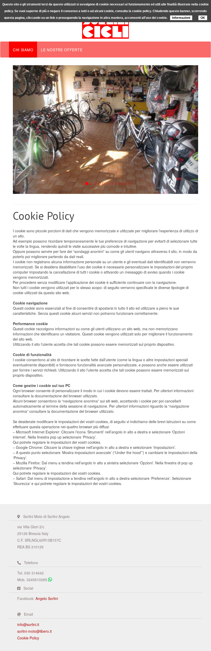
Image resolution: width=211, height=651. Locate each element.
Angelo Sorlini (47, 598)
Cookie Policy (28, 637)
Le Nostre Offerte (61, 49)
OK (202, 18)
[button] (27, 129)
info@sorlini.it (28, 624)
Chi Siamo (23, 49)
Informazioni (181, 18)
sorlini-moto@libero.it (34, 631)
